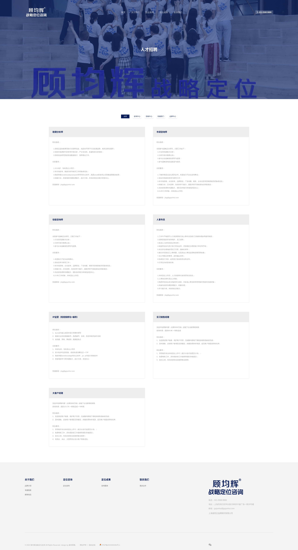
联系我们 (178, 12)
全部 (125, 116)
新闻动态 (28, 495)
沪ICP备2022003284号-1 (111, 545)
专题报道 (28, 490)
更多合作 (143, 486)
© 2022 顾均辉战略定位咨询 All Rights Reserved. (43, 545)
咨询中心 (137, 116)
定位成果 (164, 12)
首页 (123, 12)
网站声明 (83, 545)
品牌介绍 (28, 486)
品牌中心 (172, 116)
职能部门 (161, 116)
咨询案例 (104, 486)
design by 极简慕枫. (68, 545)
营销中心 (149, 116)
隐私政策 (92, 545)
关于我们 (135, 12)
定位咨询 (149, 12)
